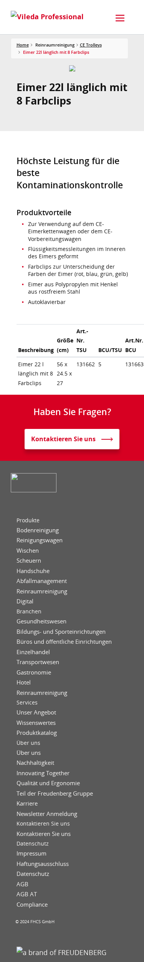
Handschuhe (33, 571)
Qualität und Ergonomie (48, 783)
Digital (25, 601)
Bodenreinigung (38, 530)
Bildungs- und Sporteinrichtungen (61, 631)
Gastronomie (34, 672)
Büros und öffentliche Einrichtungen (64, 641)
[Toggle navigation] (120, 18)
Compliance (32, 904)
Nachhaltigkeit (35, 762)
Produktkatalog (37, 732)
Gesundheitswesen (41, 621)
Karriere (27, 803)
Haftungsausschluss (43, 863)
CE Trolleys (91, 45)
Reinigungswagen (40, 540)
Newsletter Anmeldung (47, 813)
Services (27, 702)
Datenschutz (33, 843)
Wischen (28, 550)
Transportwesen (38, 662)
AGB (22, 884)
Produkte (28, 520)
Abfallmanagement (42, 581)
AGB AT (27, 894)
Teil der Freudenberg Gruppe (55, 793)
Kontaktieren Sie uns (43, 823)
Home (23, 45)
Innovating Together (43, 773)
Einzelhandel (33, 652)
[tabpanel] (72, 68)
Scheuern (29, 560)
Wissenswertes (36, 722)
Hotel (24, 682)
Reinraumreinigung (42, 591)
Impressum (31, 853)
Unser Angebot (36, 712)
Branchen (29, 611)
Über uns (28, 742)
